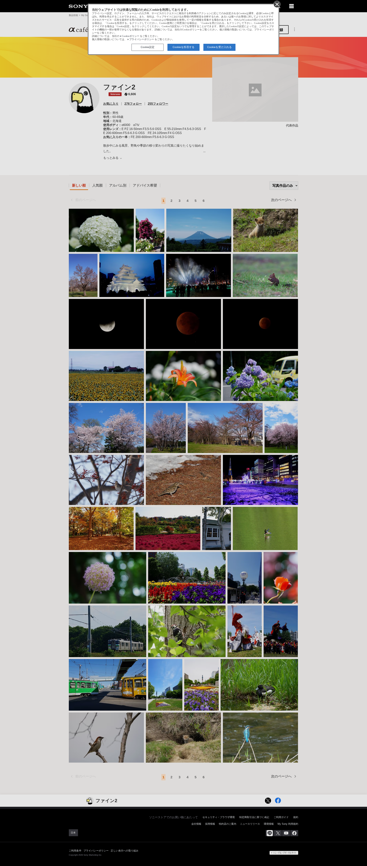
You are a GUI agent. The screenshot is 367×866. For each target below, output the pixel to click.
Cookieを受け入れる (219, 47)
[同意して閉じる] (277, 4)
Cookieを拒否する (183, 47)
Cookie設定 (147, 47)
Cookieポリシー (130, 36)
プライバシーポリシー (141, 39)
